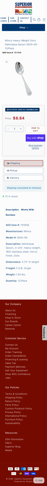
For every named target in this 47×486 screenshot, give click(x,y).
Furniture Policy (14, 419)
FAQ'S (8, 443)
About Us (10, 310)
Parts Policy (12, 405)
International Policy (16, 416)
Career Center (13, 325)
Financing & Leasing (16, 359)
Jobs (8, 377)
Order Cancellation (15, 355)
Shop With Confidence (17, 374)
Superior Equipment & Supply (27, 479)
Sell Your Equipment (16, 370)
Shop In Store (12, 317)
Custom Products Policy (18, 408)
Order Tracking (13, 352)
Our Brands (11, 321)
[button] (34, 19)
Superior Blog (12, 446)
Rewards (10, 328)
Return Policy (12, 401)
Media (8, 450)
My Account (11, 348)
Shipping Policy (13, 397)
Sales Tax (10, 363)
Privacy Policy (13, 412)
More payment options (35, 146)
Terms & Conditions (16, 394)
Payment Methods (15, 366)
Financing (10, 314)
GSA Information (14, 439)
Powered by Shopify (23, 481)
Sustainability (12, 423)
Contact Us (11, 344)
